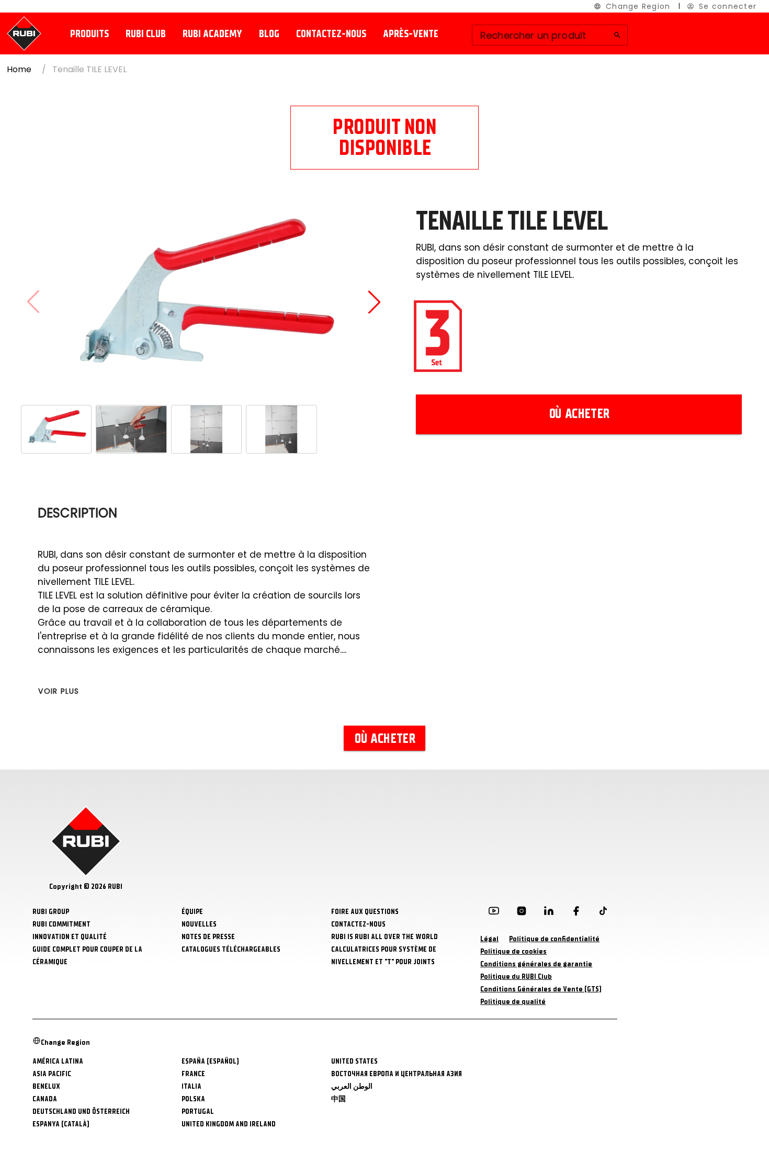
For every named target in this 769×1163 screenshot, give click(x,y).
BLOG (269, 34)
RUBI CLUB (146, 34)
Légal (489, 938)
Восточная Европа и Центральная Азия (396, 1073)
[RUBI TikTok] (603, 913)
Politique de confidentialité (554, 938)
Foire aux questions (365, 911)
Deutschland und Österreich (81, 1111)
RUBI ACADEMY (212, 34)
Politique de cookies (513, 951)
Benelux (46, 1086)
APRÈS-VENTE (410, 34)
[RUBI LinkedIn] (549, 913)
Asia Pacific (51, 1073)
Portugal (198, 1111)
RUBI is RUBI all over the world (384, 936)
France (193, 1073)
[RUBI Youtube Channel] (494, 913)
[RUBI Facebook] (576, 913)
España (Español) (210, 1061)
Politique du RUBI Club (516, 976)
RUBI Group (50, 911)
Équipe (192, 911)
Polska (193, 1098)
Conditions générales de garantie (536, 963)
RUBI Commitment (61, 924)
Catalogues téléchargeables (231, 949)
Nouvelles (199, 924)
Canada (44, 1098)
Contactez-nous (331, 34)
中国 (338, 1098)
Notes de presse (208, 936)
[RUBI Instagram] (521, 913)
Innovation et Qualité (69, 936)
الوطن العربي (351, 1086)
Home (19, 69)
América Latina (57, 1061)
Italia (191, 1086)
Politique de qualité (513, 1001)
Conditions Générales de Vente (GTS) (541, 989)
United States (354, 1061)
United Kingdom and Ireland (229, 1124)
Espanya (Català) (60, 1124)
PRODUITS (89, 34)
